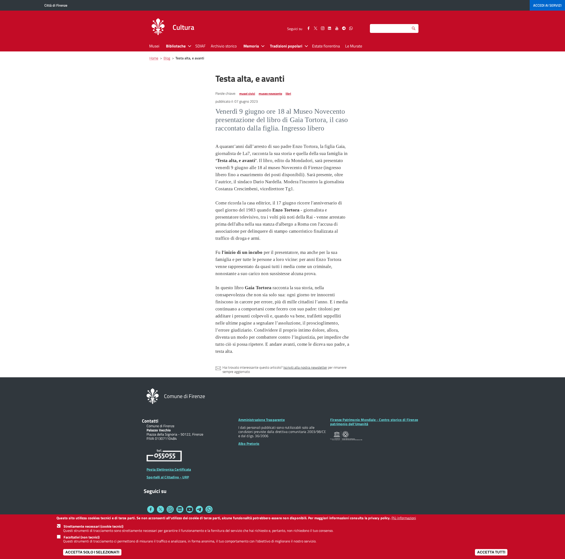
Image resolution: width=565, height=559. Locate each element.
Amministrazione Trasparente (261, 419)
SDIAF (200, 46)
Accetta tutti (491, 552)
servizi (547, 5)
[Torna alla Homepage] (153, 395)
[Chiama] (164, 456)
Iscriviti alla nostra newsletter (305, 367)
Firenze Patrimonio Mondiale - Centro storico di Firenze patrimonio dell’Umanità (374, 422)
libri (288, 93)
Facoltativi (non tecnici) (82, 537)
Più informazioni (404, 518)
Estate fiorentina (326, 46)
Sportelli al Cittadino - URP (168, 477)
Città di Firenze (55, 5)
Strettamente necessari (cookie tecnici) (93, 526)
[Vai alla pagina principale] (158, 27)
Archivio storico (224, 46)
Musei (154, 46)
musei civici (247, 93)
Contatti (150, 420)
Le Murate (353, 46)
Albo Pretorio (248, 443)
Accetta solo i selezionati (92, 552)
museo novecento (270, 93)
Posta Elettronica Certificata (169, 469)
